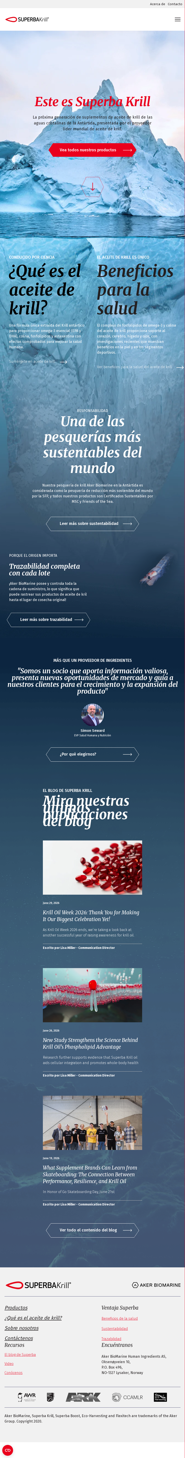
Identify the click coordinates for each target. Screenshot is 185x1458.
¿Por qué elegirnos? (78, 754)
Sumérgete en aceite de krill (32, 361)
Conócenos (14, 1373)
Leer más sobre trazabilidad (46, 619)
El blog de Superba (20, 1355)
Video (9, 1364)
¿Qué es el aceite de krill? (33, 1318)
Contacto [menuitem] (175, 4)
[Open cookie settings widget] (7, 1450)
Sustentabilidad (115, 1329)
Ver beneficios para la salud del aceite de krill (134, 367)
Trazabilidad (111, 1339)
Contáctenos (19, 1338)
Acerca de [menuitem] (157, 4)
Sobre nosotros (21, 1328)
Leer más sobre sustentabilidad (89, 523)
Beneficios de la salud (120, 1318)
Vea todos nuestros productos (88, 149)
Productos (16, 1308)
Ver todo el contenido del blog (88, 1230)
